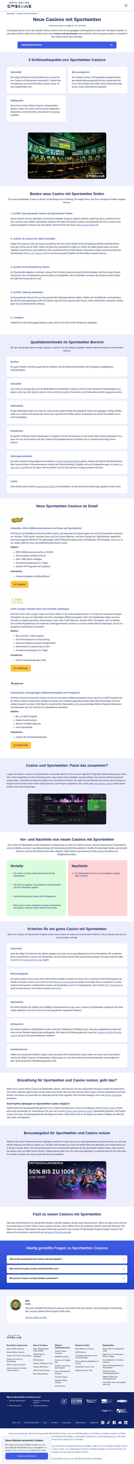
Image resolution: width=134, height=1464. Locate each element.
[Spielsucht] (122, 1402)
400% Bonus (80, 1352)
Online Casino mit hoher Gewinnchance (17, 1369)
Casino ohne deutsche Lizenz (79, 1111)
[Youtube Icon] (120, 1422)
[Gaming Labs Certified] (122, 1412)
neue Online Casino (103, 783)
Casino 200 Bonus (40, 1367)
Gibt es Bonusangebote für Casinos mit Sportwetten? (35, 1259)
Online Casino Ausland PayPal (63, 1367)
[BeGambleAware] (91, 1402)
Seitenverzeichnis (31, 1422)
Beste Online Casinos (15, 1352)
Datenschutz (80, 1422)
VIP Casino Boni (112, 985)
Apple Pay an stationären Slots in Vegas (113, 1355)
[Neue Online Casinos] (14, 1338)
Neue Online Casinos (15, 1349)
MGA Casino (38, 1360)
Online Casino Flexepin (60, 1352)
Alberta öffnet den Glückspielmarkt (110, 1378)
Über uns (16, 1422)
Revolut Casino (61, 1377)
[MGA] (107, 1411)
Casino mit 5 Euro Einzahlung (19, 1356)
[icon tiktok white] (108, 1422)
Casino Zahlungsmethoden (67, 461)
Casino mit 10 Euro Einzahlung (15, 1360)
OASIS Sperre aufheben (39, 1355)
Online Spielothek (113, 1095)
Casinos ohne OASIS (46, 486)
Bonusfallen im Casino (84, 1349)
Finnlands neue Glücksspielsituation (111, 1372)
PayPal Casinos (108, 1108)
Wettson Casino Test (84, 1370)
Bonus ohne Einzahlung (66, 982)
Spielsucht (94, 1422)
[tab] (67, 1259)
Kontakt (54, 1422)
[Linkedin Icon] (125, 1422)
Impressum (66, 1422)
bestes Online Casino (58, 1232)
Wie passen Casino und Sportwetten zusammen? (33, 1278)
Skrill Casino (60, 1386)
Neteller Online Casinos (61, 1381)
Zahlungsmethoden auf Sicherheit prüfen (86, 1357)
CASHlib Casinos (62, 1357)
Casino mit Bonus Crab (42, 1363)
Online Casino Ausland (16, 1365)
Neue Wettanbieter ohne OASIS (41, 1350)
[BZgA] (107, 1402)
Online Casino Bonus (86, 225)
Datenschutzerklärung (21, 1450)
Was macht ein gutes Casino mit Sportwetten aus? (34, 1269)
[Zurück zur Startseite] (19, 8)
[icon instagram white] (102, 1422)
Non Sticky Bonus (40, 1374)
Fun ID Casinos (35, 253)
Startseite (11, 13)
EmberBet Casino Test (84, 1367)
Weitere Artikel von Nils (36, 1317)
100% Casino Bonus (41, 1370)
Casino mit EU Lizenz (33, 960)
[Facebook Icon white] (114, 1422)
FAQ (45, 1422)
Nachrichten (108, 1345)
